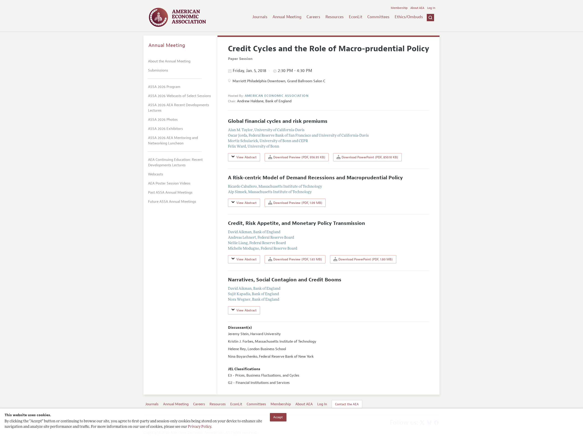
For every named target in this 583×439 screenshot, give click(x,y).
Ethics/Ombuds (409, 16)
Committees (378, 16)
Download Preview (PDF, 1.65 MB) (297, 259)
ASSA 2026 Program (164, 87)
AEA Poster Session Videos (169, 183)
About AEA (417, 8)
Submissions (158, 70)
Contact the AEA (347, 404)
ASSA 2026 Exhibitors (165, 128)
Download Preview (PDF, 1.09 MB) (297, 203)
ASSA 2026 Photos (163, 119)
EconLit (355, 16)
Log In (431, 8)
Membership (399, 8)
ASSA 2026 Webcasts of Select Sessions (179, 96)
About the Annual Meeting (169, 61)
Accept (278, 417)
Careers (313, 16)
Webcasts (155, 174)
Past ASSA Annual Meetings (170, 192)
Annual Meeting (287, 16)
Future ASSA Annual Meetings (172, 201)
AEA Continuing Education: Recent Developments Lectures (175, 162)
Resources (334, 16)
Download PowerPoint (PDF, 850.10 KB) (369, 157)
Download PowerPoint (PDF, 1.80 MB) (365, 259)
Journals (259, 16)
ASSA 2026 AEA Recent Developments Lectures (178, 108)
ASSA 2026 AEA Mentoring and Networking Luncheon (173, 141)
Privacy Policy (199, 427)
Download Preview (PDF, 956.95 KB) (298, 157)
